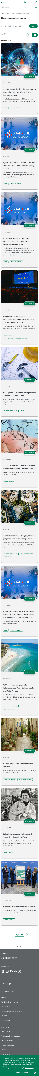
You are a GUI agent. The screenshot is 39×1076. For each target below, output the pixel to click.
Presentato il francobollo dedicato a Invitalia (19, 906)
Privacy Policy (29, 1068)
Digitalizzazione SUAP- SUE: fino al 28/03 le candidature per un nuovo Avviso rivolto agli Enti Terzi (19, 165)
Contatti (3, 1049)
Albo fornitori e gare (7, 1045)
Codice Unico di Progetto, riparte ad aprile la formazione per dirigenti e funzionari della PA (19, 467)
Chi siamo (4, 1015)
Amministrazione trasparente (10, 1036)
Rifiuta (25, 1072)
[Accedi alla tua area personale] (36, 2)
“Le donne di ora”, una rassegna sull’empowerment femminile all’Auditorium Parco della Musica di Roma (19, 319)
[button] (5, 2)
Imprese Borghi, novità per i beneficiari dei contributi (18, 765)
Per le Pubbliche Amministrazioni (11, 1011)
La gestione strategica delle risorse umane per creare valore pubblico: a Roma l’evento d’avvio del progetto (19, 92)
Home (2, 13)
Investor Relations (7, 1040)
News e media (10, 13)
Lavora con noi (6, 1031)
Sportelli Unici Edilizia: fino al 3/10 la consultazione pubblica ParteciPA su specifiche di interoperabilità (16, 241)
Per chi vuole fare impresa (9, 1002)
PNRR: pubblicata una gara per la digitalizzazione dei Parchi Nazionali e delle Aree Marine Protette (18, 688)
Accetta (18, 1072)
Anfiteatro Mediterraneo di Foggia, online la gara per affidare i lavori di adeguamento (18, 537)
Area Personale (6, 1054)
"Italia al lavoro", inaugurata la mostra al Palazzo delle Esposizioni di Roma (17, 835)
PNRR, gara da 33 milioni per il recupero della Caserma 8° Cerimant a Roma (19, 394)
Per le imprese (5, 1006)
